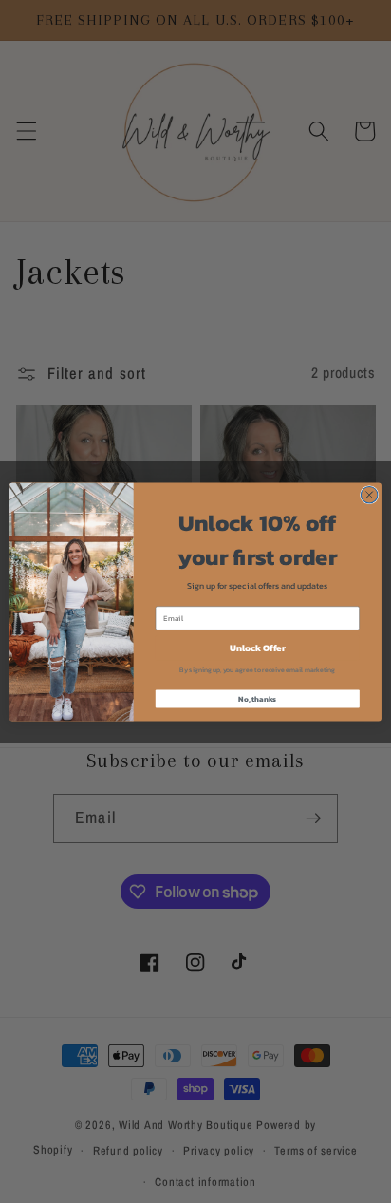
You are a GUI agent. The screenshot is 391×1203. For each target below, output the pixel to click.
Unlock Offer (258, 647)
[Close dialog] (369, 494)
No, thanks (257, 698)
